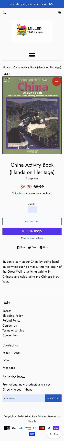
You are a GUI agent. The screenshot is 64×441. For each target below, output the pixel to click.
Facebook (8, 367)
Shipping (17, 193)
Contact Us (9, 325)
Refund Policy (11, 320)
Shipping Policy (12, 315)
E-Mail (6, 360)
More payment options (32, 238)
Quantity (32, 204)
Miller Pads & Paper (35, 416)
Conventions (10, 335)
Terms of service (13, 330)
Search (6, 311)
